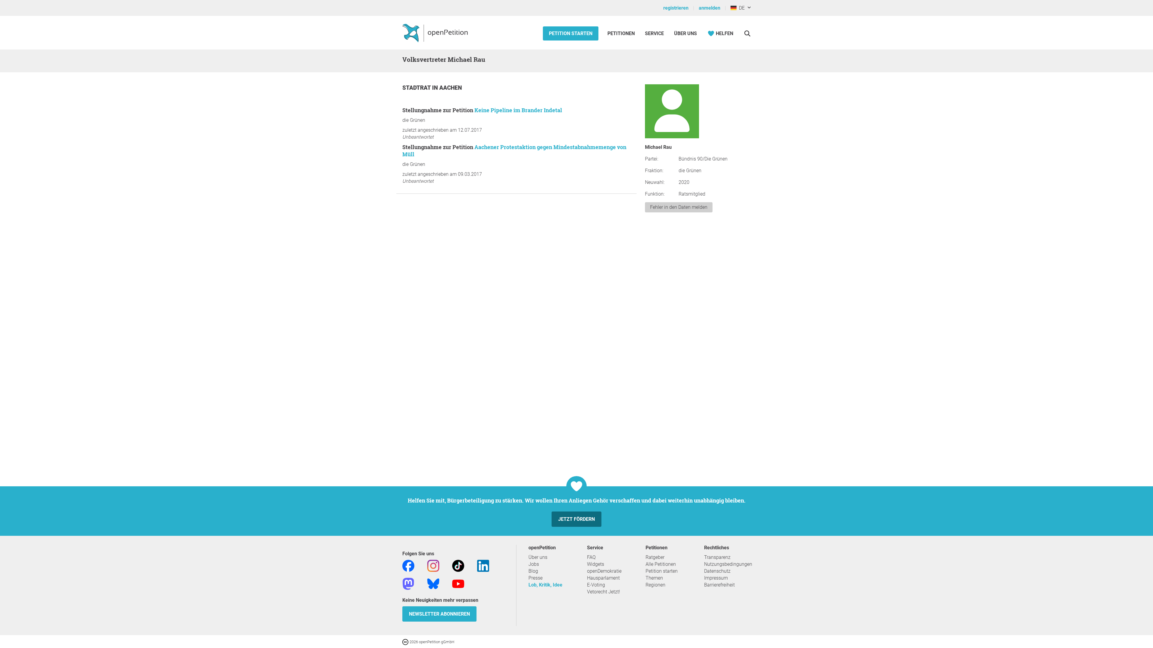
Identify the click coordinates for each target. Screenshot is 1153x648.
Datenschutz (717, 571)
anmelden (709, 8)
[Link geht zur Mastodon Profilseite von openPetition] (408, 583)
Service (654, 33)
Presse (535, 578)
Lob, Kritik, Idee (545, 585)
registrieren (675, 8)
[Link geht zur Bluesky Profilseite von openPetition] (433, 583)
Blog (533, 571)
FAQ (591, 557)
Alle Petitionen (661, 564)
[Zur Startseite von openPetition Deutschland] (435, 33)
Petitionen (621, 33)
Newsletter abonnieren (439, 614)
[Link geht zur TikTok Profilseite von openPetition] (458, 565)
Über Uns (685, 33)
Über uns (537, 557)
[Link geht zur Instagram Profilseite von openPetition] (433, 565)
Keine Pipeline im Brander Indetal (518, 110)
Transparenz (717, 557)
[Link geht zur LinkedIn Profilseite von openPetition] (483, 565)
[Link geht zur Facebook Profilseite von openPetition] (408, 565)
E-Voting (596, 585)
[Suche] (747, 33)
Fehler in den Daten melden (678, 207)
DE (741, 8)
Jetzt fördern (576, 519)
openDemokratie (604, 571)
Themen (654, 578)
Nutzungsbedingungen (728, 564)
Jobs (533, 564)
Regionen (655, 585)
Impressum (716, 578)
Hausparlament (603, 578)
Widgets (595, 564)
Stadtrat (417, 87)
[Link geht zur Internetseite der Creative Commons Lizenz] (406, 641)
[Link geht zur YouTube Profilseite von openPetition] (458, 583)
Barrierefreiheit (719, 585)
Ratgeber (655, 557)
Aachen (450, 87)
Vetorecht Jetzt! (603, 592)
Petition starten (570, 33)
